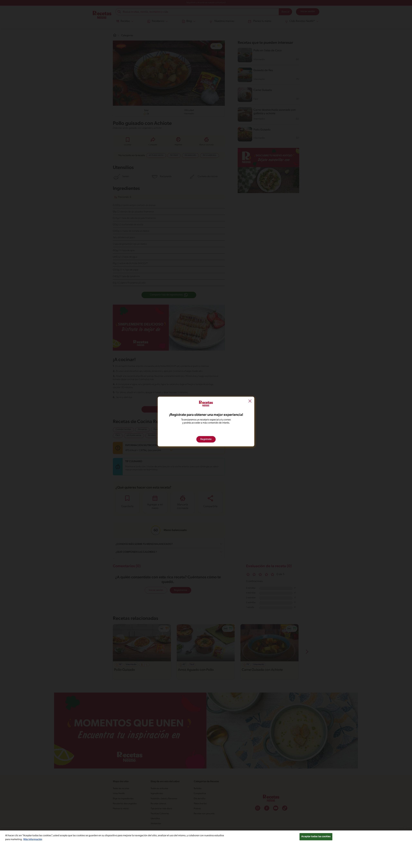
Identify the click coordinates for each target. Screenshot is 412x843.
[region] (206, 836)
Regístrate (206, 439)
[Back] (250, 401)
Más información (32, 839)
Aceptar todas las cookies (316, 836)
